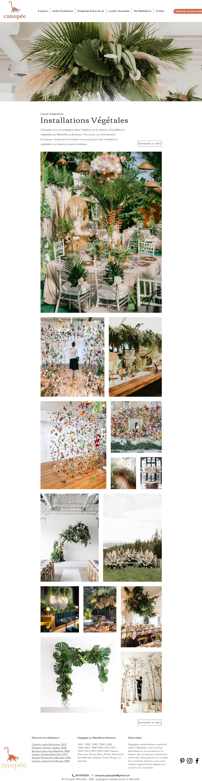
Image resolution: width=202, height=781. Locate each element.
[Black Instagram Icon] (189, 760)
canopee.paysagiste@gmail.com (112, 775)
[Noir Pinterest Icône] (182, 760)
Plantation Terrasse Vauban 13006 (49, 747)
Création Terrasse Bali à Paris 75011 (50, 754)
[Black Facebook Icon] (197, 760)
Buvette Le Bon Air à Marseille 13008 (51, 751)
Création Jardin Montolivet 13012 (49, 744)
